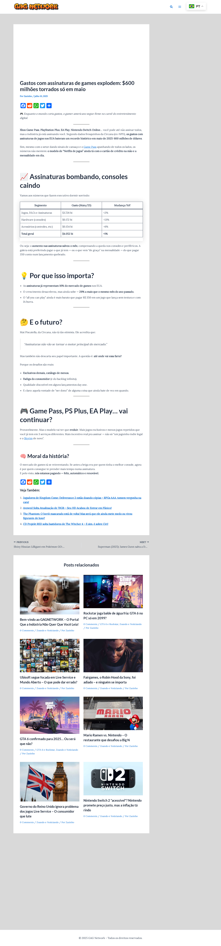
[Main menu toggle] (179, 7)
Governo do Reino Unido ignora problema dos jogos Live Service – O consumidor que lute (49, 811)
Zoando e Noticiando (48, 630)
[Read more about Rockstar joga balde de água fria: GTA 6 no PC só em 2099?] (113, 591)
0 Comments (27, 630)
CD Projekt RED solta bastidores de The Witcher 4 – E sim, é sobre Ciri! (65, 523)
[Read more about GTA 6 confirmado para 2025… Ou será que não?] (49, 715)
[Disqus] (81, 877)
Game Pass (90, 146)
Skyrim (28, 438)
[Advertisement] (81, 55)
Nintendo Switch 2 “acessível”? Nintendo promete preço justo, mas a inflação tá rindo (112, 805)
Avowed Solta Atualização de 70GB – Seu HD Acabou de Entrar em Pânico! (67, 507)
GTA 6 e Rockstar (109, 624)
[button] (171, 7)
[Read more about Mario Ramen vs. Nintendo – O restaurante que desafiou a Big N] (113, 713)
